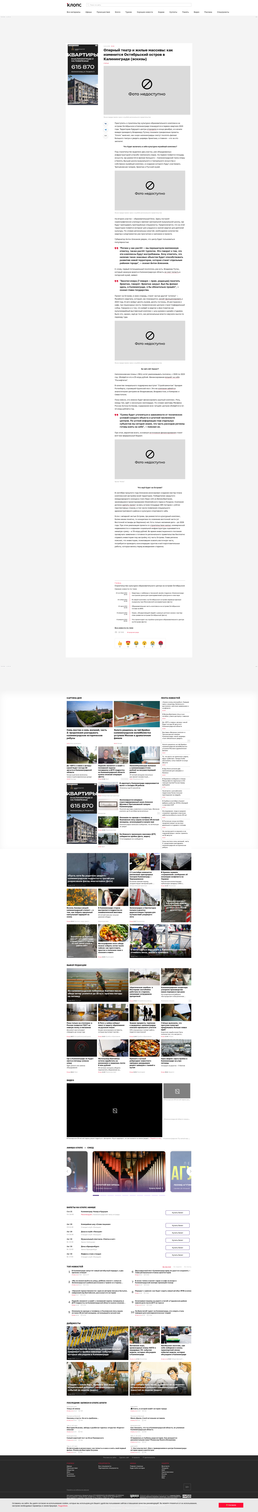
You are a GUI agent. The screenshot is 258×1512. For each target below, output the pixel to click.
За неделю (177, 1267)
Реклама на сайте (109, 1457)
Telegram (165, 1468)
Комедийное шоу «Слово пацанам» (96, 1224)
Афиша (88, 12)
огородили (152, 129)
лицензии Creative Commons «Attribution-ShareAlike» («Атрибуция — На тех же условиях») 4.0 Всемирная (160, 1497)
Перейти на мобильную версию (78, 1490)
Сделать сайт (124, 1457)
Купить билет (177, 1213)
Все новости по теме (124, 628)
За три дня (166, 1267)
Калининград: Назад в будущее (94, 1211)
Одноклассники (167, 1472)
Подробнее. (63, 1506)
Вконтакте (165, 1466)
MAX (163, 1470)
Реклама (208, 12)
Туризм (128, 12)
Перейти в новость (157, 1138)
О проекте (136, 1457)
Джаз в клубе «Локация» (91, 1232)
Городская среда (133, 632)
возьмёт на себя (172, 377)
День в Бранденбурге (90, 1246)
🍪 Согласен (231, 1505)
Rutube (164, 1474)
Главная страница (136, 1466)
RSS (163, 1478)
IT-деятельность (149, 1457)
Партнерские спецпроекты (108, 1468)
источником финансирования (162, 433)
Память (185, 12)
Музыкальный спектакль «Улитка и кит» (98, 1239)
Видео (196, 12)
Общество (70, 1470)
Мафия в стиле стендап (91, 1254)
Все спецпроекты (104, 1466)
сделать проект (129, 505)
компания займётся (167, 388)
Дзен (163, 1476)
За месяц (187, 1267)
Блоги (117, 12)
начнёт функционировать (170, 299)
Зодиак (161, 12)
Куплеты (173, 12)
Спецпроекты (223, 12)
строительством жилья (160, 525)
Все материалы (73, 12)
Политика (70, 1474)
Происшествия (103, 12)
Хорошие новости (145, 12)
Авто (68, 1472)
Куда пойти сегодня (137, 1468)
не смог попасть (171, 272)
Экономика (71, 1476)
